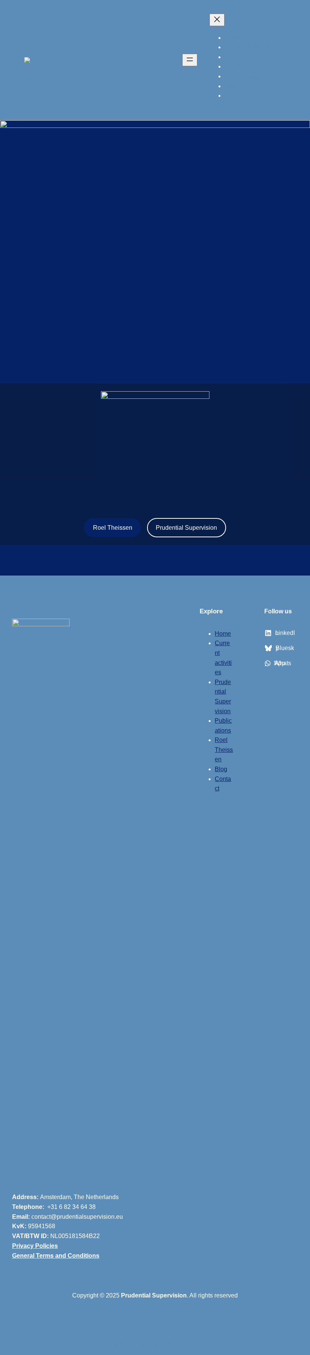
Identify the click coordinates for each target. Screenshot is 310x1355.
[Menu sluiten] (217, 20)
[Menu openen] (189, 60)
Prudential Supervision (186, 527)
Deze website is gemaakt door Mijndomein (155, 1343)
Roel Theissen (112, 527)
